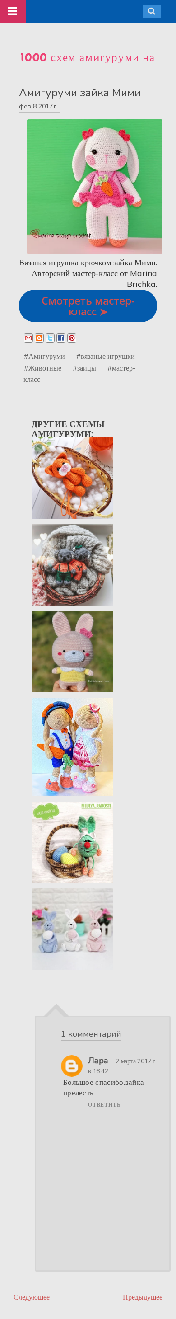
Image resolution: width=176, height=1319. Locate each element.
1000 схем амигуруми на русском (88, 65)
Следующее (32, 1297)
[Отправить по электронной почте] (28, 338)
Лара (98, 1060)
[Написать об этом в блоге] (39, 338)
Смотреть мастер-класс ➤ (88, 306)
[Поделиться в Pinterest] (71, 338)
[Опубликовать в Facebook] (60, 338)
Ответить (104, 1105)
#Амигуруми (44, 356)
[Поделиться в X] (50, 338)
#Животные (42, 367)
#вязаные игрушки (105, 356)
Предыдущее (142, 1297)
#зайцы (84, 367)
